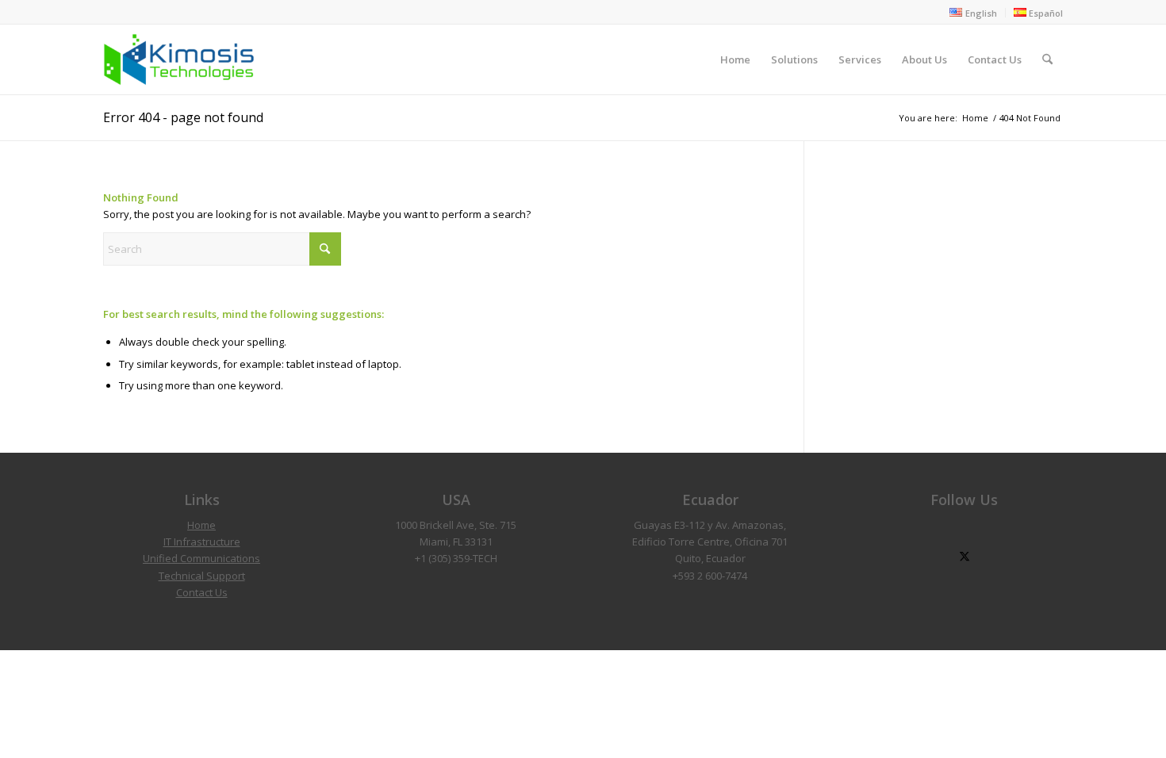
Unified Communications (201, 558)
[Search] (1047, 59)
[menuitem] (973, 12)
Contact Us (202, 592)
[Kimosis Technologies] (179, 59)
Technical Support (202, 575)
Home (201, 525)
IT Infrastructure (201, 541)
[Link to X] (964, 557)
